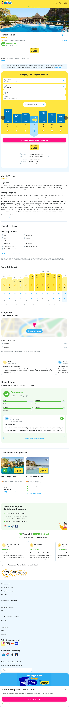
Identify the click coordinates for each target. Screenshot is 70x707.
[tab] (3, 58)
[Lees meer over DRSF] (16, 526)
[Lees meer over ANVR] (5, 526)
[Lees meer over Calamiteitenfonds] (12, 655)
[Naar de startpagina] (6, 2)
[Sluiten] (65, 690)
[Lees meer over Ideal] (12, 526)
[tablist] (34, 58)
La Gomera (11, 40)
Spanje (5, 40)
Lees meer (58, 67)
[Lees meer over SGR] (9, 526)
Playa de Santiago (20, 40)
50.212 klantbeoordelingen (40, 537)
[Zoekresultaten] (53, 2)
